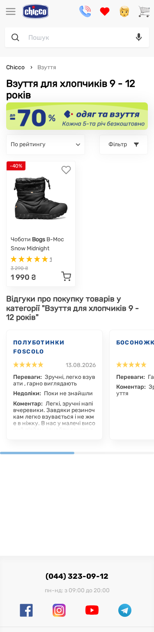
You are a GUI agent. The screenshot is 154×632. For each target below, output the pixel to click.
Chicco (16, 67)
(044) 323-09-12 (77, 576)
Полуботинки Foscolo (38, 347)
